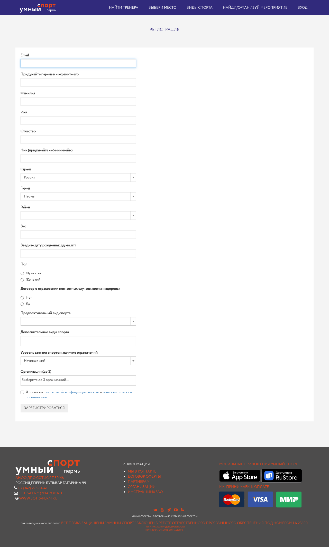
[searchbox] (30, 340)
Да (28, 304)
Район (25, 207)
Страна (26, 169)
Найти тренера (123, 7)
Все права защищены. (83, 523)
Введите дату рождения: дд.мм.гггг (48, 245)
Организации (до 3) (36, 371)
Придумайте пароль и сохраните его (50, 74)
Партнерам (139, 481)
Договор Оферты (144, 476)
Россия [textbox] (29, 177)
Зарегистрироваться (44, 408)
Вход (302, 7)
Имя (24, 112)
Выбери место (162, 7)
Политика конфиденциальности (165, 527)
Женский (33, 279)
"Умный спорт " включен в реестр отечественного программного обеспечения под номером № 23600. (206, 523)
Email (25, 55)
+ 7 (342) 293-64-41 (32, 488)
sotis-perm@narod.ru (40, 493)
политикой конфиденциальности (72, 392)
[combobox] (78, 177)
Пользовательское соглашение (164, 530)
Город (25, 188)
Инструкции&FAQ (145, 492)
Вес (23, 226)
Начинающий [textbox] (34, 360)
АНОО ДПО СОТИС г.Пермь (39, 477)
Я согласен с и (79, 395)
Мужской (33, 273)
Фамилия (28, 93)
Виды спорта (200, 7)
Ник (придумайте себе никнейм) (46, 150)
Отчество (28, 131)
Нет (29, 297)
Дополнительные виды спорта (45, 332)
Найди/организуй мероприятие (255, 7)
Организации (142, 486)
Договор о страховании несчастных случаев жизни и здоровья (70, 288)
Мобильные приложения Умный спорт (258, 464)
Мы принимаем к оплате (244, 486)
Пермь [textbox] (29, 196)
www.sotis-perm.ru (38, 498)
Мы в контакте (142, 471)
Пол (24, 264)
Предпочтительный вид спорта (45, 313)
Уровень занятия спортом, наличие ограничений (59, 352)
